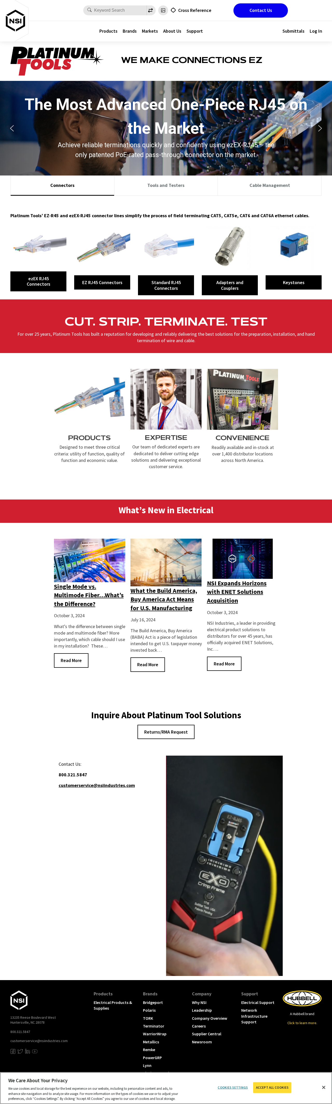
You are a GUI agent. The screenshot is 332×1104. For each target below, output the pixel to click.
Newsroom (202, 1041)
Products (108, 31)
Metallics (151, 1041)
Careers (199, 1026)
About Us (172, 31)
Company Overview (209, 1018)
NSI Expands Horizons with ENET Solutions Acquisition (237, 591)
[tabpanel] (166, 247)
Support (194, 31)
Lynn (147, 1065)
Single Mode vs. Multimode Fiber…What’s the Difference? (89, 595)
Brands (130, 31)
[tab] (62, 185)
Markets (150, 31)
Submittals (293, 31)
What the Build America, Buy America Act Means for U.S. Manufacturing (163, 599)
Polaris (149, 1010)
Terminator (153, 1026)
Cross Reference (194, 10)
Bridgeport (153, 1002)
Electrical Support (257, 1002)
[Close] (323, 1087)
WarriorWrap (155, 1033)
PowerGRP (152, 1057)
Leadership (202, 1010)
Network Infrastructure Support (254, 1016)
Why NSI (199, 1002)
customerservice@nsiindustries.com (39, 1040)
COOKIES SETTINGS (233, 1087)
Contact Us (261, 10)
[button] (12, 128)
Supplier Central (206, 1033)
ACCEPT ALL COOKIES (272, 1087)
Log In (316, 31)
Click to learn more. (302, 1023)
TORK (148, 1018)
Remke (149, 1049)
